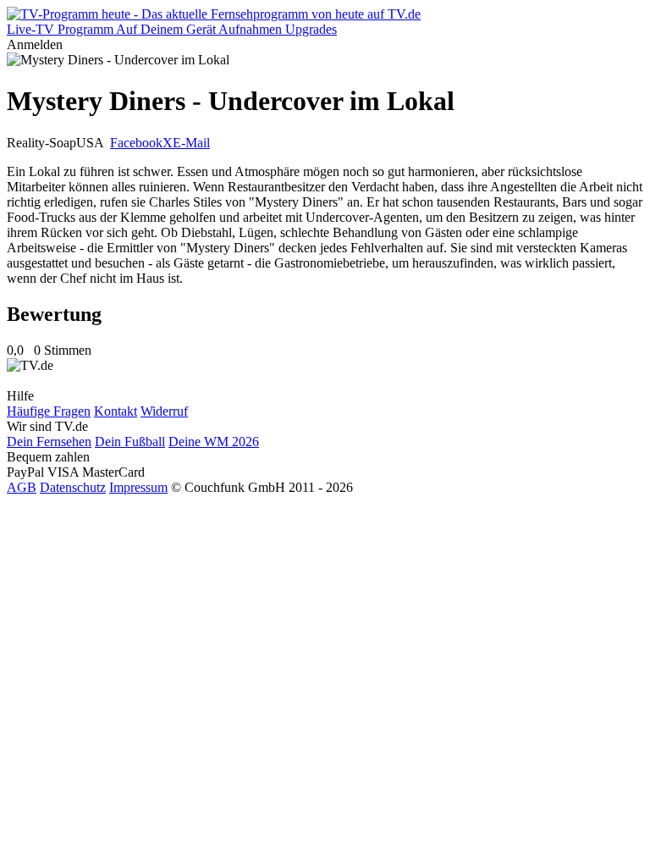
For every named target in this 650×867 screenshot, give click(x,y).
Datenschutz (73, 487)
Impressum (138, 487)
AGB (21, 487)
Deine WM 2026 (213, 441)
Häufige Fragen (49, 411)
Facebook (136, 142)
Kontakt (115, 411)
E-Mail (191, 142)
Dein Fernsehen (49, 441)
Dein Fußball (130, 441)
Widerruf (164, 411)
